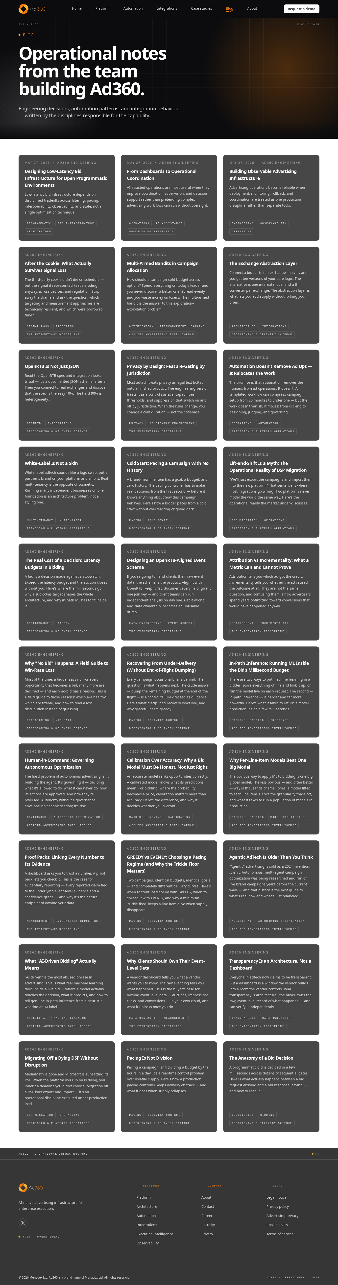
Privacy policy (277, 1206)
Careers (207, 1215)
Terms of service (279, 1234)
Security (208, 1224)
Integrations (147, 1224)
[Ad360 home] (31, 1187)
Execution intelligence (155, 1234)
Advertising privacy (282, 1215)
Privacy (207, 1234)
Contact (207, 1206)
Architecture (147, 1206)
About (206, 1197)
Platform (144, 1197)
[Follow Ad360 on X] (23, 1222)
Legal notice (276, 1197)
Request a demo (301, 8)
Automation (146, 1215)
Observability (148, 1243)
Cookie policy (277, 1224)
